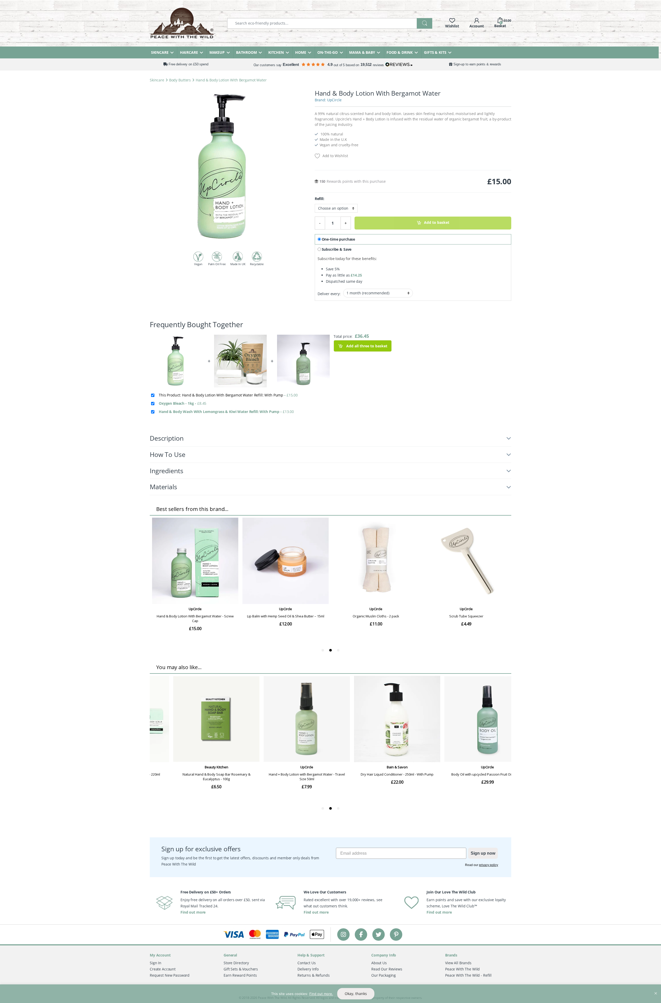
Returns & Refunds (313, 975)
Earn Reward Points (240, 975)
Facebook (361, 934)
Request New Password (170, 975)
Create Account (163, 969)
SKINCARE (160, 52)
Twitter (378, 934)
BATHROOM (246, 52)
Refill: (319, 198)
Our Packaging (383, 975)
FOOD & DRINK (400, 52)
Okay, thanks (356, 993)
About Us (379, 962)
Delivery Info (308, 969)
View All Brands (458, 962)
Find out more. (321, 994)
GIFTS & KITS (435, 52)
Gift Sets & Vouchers (241, 969)
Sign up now (483, 853)
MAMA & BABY (362, 52)
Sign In (155, 962)
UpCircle (334, 99)
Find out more (193, 912)
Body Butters (180, 80)
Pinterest (396, 934)
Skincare (157, 80)
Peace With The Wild (462, 969)
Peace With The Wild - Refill (468, 975)
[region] (330, 993)
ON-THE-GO (327, 52)
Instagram (343, 934)
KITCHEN (276, 52)
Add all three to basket (366, 345)
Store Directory (236, 962)
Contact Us (306, 962)
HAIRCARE (189, 52)
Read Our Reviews (386, 969)
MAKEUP (217, 52)
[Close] (655, 989)
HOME (300, 52)
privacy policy (488, 865)
